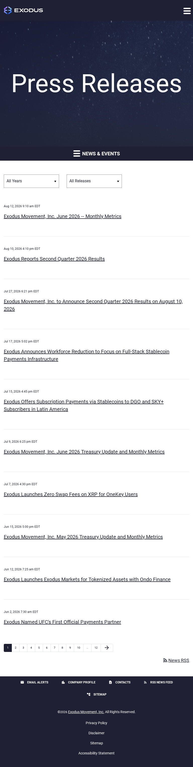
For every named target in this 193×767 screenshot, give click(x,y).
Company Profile (78, 682)
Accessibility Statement (96, 753)
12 (97, 647)
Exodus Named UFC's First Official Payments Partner (62, 622)
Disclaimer (96, 733)
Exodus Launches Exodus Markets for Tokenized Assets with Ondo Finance (87, 579)
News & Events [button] (100, 154)
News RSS (175, 660)
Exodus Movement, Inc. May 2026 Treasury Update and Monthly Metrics (83, 537)
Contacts (119, 682)
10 (80, 647)
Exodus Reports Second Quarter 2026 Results (54, 259)
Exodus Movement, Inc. (86, 712)
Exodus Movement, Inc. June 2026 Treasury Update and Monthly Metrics (84, 452)
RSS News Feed (158, 682)
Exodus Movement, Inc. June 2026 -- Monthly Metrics (62, 216)
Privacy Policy (96, 723)
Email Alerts (34, 682)
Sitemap (97, 694)
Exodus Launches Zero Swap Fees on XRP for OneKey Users (71, 494)
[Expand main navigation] (186, 10)
